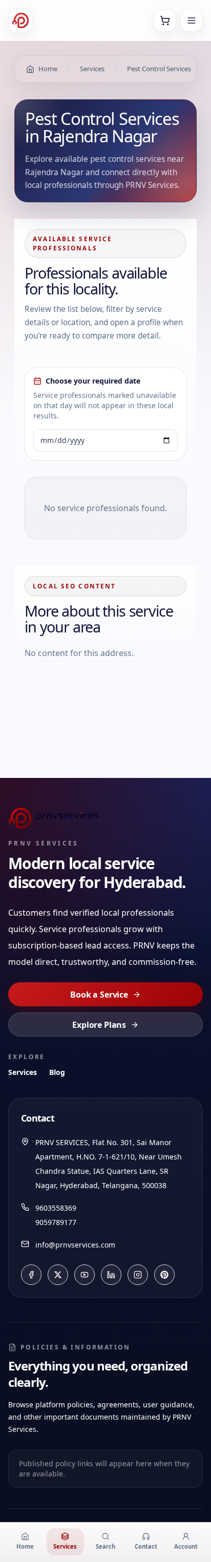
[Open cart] (165, 20)
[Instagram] (138, 1274)
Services (22, 1072)
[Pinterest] (164, 1274)
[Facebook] (31, 1274)
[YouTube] (84, 1274)
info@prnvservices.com (75, 1245)
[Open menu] (191, 20)
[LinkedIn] (111, 1274)
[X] (58, 1274)
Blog (57, 1072)
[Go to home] (20, 20)
